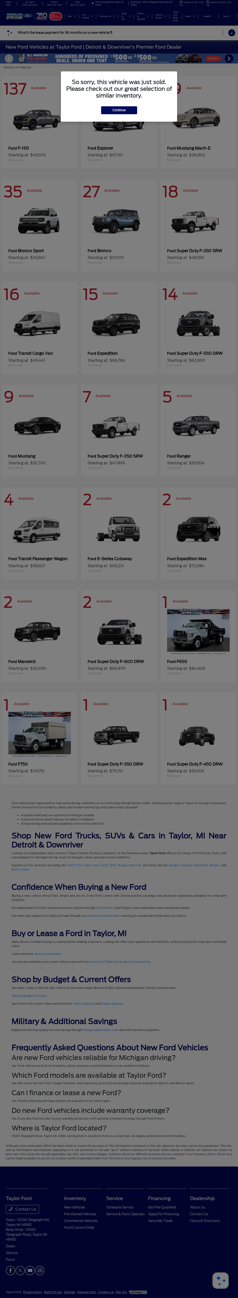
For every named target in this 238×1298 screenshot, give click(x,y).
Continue (119, 110)
